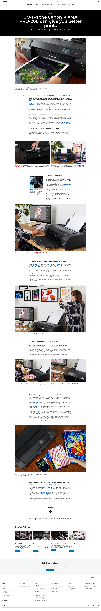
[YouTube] (98, 605)
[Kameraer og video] (35, 4)
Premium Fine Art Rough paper (65, 404)
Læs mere (36, 551)
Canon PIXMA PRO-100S (19, 89)
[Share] (50, 511)
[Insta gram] (90, 605)
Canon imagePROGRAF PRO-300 (35, 252)
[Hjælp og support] (67, 4)
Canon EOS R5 (64, 349)
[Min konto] (96, 2)
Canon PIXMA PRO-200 (33, 87)
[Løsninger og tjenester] (59, 4)
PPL (68, 118)
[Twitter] (95, 605)
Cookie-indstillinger (79, 602)
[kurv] (98, 2)
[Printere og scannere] (49, 4)
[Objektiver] (40, 4)
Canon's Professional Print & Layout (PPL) (60, 115)
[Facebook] (88, 605)
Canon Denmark (5, 605)
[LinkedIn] (93, 605)
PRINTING (50, 13)
